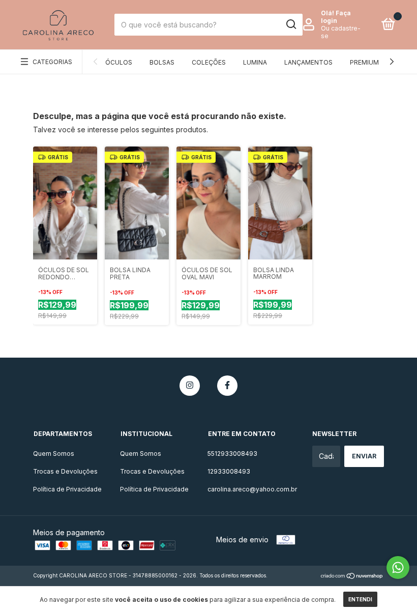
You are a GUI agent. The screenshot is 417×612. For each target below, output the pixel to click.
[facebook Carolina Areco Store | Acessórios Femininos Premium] (227, 385)
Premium (364, 62)
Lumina (255, 62)
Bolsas (162, 62)
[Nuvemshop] (352, 576)
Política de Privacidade (67, 489)
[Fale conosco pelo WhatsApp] (397, 567)
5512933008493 (232, 453)
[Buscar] (290, 24)
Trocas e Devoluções (65, 471)
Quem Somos (53, 453)
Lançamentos (308, 62)
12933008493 (228, 471)
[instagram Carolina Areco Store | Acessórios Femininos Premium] (190, 385)
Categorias (52, 62)
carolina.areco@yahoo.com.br (252, 489)
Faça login (336, 16)
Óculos (118, 62)
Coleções (209, 62)
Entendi (360, 599)
